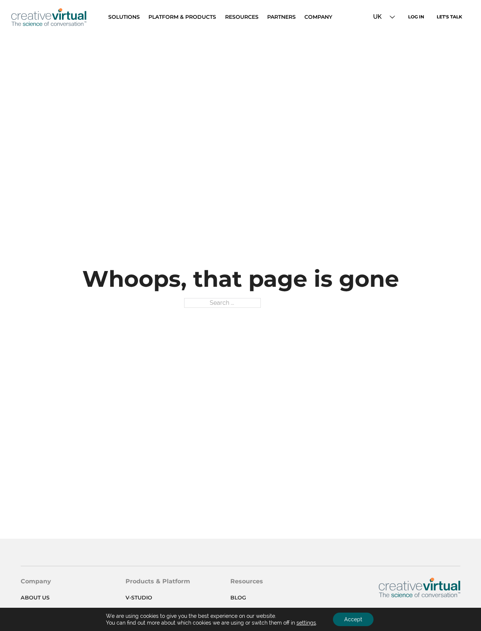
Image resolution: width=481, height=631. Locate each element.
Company (318, 17)
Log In (416, 17)
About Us (35, 597)
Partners (281, 17)
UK (377, 16)
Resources (242, 17)
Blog (238, 597)
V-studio (139, 597)
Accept (353, 619)
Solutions (124, 17)
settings (306, 623)
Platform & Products (182, 17)
